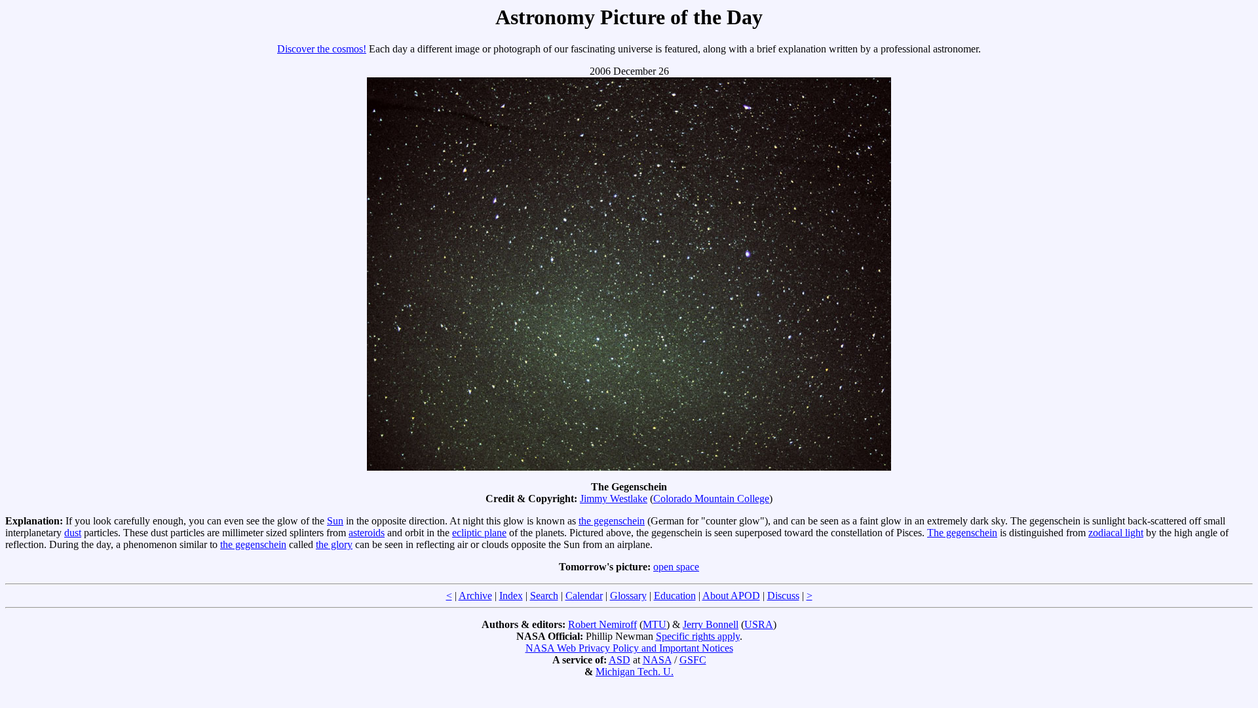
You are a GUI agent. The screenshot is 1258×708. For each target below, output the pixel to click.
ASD (619, 659)
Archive (475, 595)
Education (675, 595)
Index (511, 595)
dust (72, 532)
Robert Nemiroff (602, 624)
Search (544, 595)
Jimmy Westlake (613, 498)
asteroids (367, 532)
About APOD (731, 595)
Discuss (783, 595)
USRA (758, 624)
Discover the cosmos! (321, 48)
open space (676, 566)
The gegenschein (962, 532)
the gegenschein (612, 520)
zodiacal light (1115, 532)
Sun (335, 520)
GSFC (692, 659)
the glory (334, 544)
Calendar (584, 595)
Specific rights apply (698, 636)
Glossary (628, 595)
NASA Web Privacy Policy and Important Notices (629, 648)
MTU (654, 624)
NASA (657, 659)
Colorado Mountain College (711, 498)
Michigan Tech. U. (635, 671)
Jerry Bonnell (710, 624)
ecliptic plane (479, 532)
